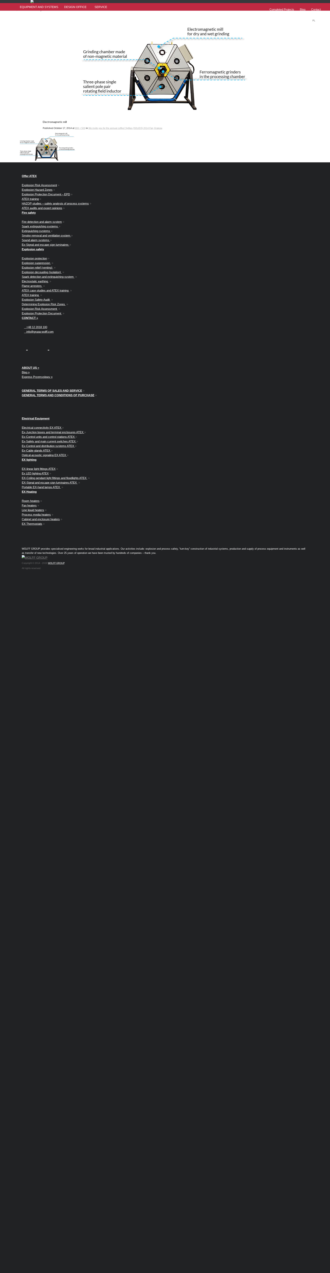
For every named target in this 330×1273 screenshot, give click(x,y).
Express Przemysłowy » (37, 376)
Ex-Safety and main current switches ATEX (49, 441)
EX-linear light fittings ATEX (39, 468)
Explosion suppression (36, 263)
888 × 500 (80, 128)
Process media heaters (36, 514)
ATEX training (30, 198)
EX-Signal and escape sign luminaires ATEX (50, 482)
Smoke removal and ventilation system (46, 235)
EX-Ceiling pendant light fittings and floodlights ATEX (54, 478)
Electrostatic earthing (35, 281)
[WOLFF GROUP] (35, 557)
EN (319, 20)
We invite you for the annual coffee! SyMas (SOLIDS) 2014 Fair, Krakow (125, 128)
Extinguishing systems (36, 231)
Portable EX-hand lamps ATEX (41, 487)
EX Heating (29, 491)
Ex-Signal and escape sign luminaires (45, 244)
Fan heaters (29, 505)
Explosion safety (33, 249)
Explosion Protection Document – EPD (46, 194)
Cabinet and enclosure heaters (41, 519)
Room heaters (31, 500)
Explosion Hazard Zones (37, 189)
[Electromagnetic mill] (165, 67)
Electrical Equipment (35, 418)
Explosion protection (34, 258)
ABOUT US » (30, 367)
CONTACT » (30, 318)
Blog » (26, 372)
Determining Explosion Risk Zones (44, 304)
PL (313, 20)
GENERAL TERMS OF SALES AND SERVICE (52, 390)
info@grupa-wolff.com (39, 331)
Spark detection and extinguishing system (48, 276)
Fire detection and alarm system (42, 221)
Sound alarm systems (36, 240)
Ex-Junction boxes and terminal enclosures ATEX (53, 432)
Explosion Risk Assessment (39, 185)
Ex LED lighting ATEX (35, 473)
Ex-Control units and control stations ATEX (48, 436)
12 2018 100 (36, 327)
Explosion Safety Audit (36, 299)
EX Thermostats (32, 523)
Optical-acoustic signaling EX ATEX (44, 455)
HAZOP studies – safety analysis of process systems (55, 203)
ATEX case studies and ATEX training (45, 290)
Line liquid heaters (33, 510)
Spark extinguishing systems (40, 226)
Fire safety (29, 212)
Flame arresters (32, 285)
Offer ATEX (29, 176)
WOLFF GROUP (56, 563)
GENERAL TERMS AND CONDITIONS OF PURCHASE (58, 395)
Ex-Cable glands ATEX (36, 450)
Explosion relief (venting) (37, 267)
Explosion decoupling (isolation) (42, 272)
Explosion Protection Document (42, 313)
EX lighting (29, 459)
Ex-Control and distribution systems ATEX (48, 446)
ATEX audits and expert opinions (42, 208)
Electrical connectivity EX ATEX (42, 427)
